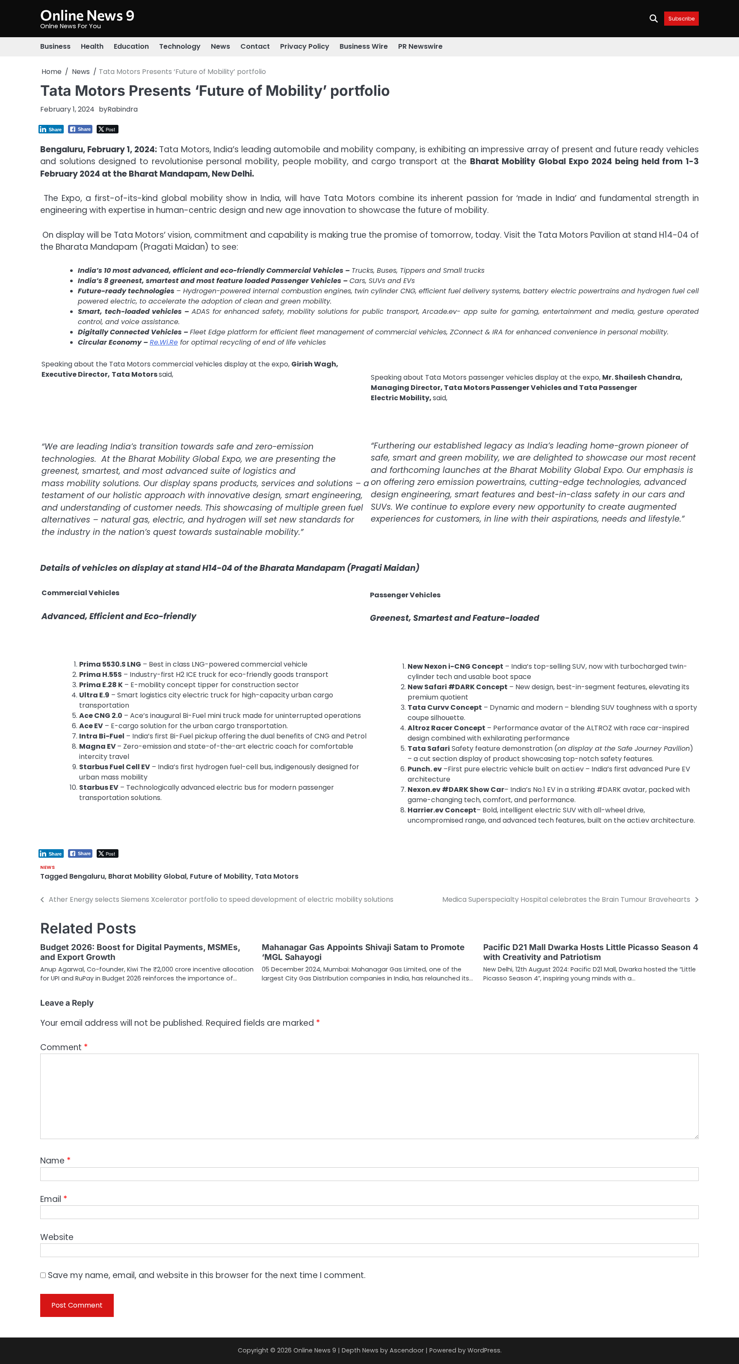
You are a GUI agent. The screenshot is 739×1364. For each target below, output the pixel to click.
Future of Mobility (220, 876)
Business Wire (364, 46)
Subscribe (681, 18)
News (220, 46)
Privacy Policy (304, 46)
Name (55, 1160)
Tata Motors (277, 876)
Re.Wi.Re (164, 342)
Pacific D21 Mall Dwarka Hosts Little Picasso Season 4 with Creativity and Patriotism (590, 952)
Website (57, 1237)
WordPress (483, 1350)
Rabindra (122, 109)
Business (55, 46)
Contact (255, 46)
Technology (180, 46)
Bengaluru (87, 876)
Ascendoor (407, 1350)
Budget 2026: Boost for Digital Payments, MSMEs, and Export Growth (140, 952)
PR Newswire (420, 46)
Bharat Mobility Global (147, 876)
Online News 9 (87, 15)
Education (131, 46)
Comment (64, 1047)
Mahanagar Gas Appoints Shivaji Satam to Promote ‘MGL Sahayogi (363, 952)
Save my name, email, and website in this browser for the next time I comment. (207, 1275)
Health (92, 46)
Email (53, 1199)
